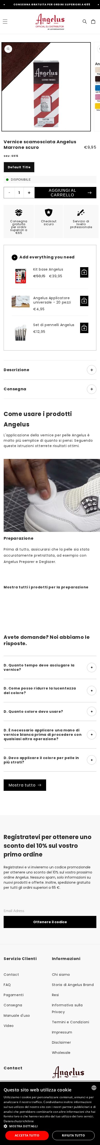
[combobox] (94, 1087)
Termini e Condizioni (70, 1022)
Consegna (13, 1005)
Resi (55, 995)
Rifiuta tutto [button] (73, 1135)
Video (9, 1025)
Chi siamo (61, 974)
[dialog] (50, 1113)
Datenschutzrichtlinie (19, 1121)
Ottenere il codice (50, 922)
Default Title (19, 167)
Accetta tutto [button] (27, 1135)
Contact (11, 974)
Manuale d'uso (17, 1015)
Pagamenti (14, 995)
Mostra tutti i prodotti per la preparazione (46, 587)
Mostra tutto (22, 785)
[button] (5, 21)
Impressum (62, 1032)
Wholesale (61, 1052)
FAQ (7, 984)
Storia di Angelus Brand (73, 984)
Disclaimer (61, 1042)
